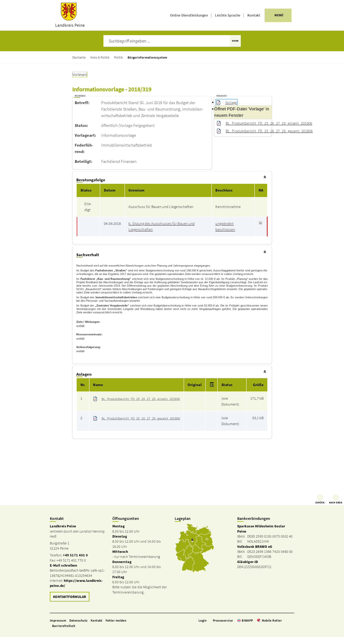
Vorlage (231, 102)
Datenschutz (78, 620)
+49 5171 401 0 (75, 555)
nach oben (335, 502)
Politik (118, 57)
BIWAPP (247, 620)
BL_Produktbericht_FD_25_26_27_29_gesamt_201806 (269, 131)
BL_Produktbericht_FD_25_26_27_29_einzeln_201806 (269, 123)
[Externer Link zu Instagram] (288, 620)
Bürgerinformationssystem (147, 57)
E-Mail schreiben (63, 565)
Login (203, 620)
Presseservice (223, 620)
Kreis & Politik (99, 57)
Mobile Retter (272, 620)
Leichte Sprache (227, 15)
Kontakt (253, 15)
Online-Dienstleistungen (189, 15)
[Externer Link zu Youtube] (292, 620)
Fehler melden (116, 620)
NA (260, 222)
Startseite (79, 57)
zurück (320, 502)
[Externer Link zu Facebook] (283, 620)
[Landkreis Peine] (78, 563)
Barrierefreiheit (63, 626)
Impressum (58, 620)
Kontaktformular (69, 596)
